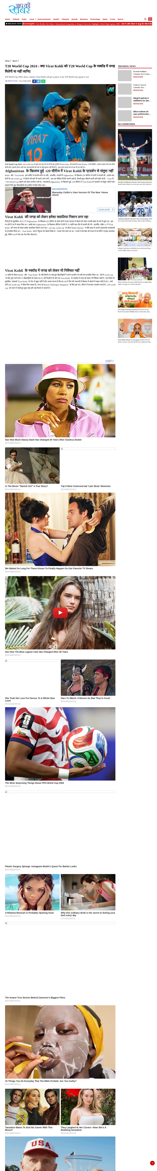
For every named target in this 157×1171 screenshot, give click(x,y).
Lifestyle (65, 19)
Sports (120, 19)
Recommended (126, 124)
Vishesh (16, 19)
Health (56, 19)
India (24, 19)
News (105, 19)
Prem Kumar (12, 81)
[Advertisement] (74, 42)
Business (84, 19)
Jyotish (75, 19)
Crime (112, 19)
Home (7, 19)
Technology (95, 19)
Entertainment (44, 19)
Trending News (127, 66)
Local (32, 19)
